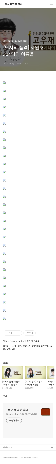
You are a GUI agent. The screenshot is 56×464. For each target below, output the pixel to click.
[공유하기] (15, 333)
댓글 (5, 395)
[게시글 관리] (19, 333)
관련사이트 (7, 447)
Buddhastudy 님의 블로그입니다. (21, 414)
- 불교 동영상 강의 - (13, 4)
